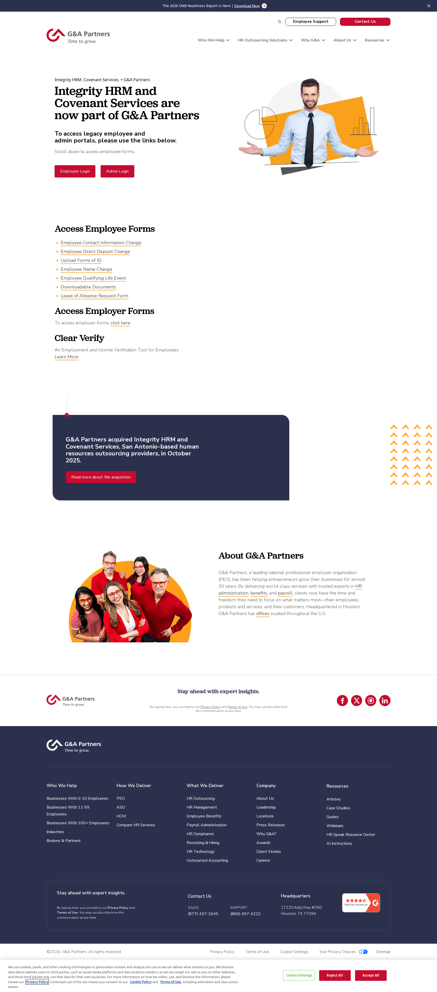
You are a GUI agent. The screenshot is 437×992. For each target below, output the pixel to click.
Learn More (66, 357)
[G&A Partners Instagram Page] (370, 700)
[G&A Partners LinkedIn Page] (384, 700)
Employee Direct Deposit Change (95, 251)
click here (120, 323)
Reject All (335, 975)
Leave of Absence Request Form (94, 296)
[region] (218, 976)
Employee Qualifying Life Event (93, 278)
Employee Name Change (86, 269)
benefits (258, 593)
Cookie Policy (140, 982)
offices (262, 613)
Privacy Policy (211, 707)
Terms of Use (237, 707)
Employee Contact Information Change (101, 243)
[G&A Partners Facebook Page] (342, 700)
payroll (285, 593)
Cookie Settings (299, 975)
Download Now (247, 6)
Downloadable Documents (88, 287)
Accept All (370, 975)
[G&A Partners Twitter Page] (356, 700)
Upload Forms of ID (81, 260)
